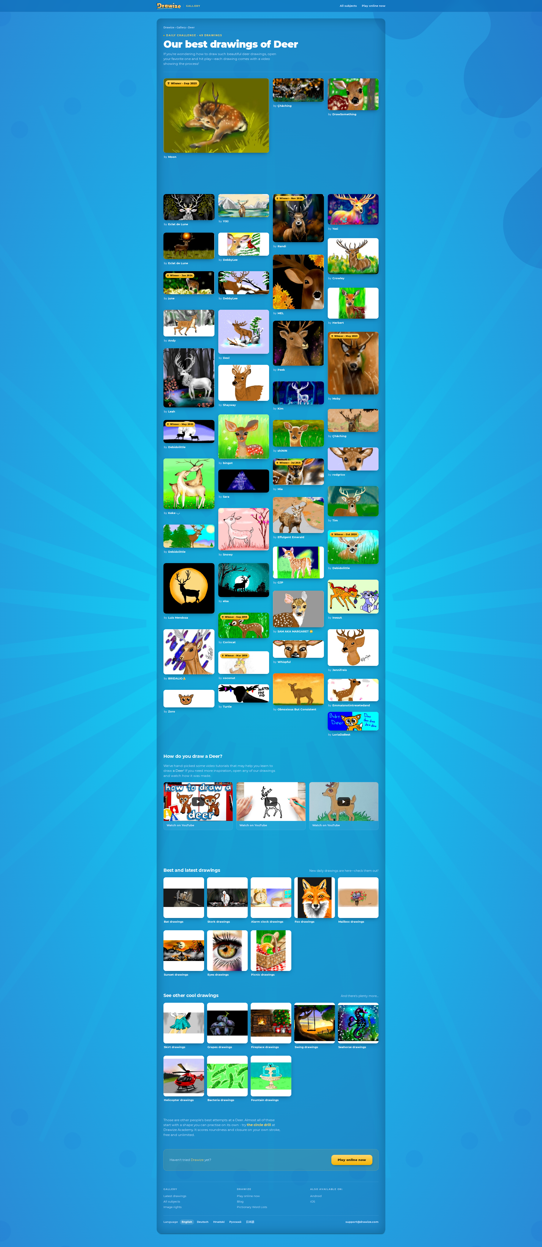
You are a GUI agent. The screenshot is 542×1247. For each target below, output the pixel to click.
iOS (312, 1201)
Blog (240, 1201)
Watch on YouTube (180, 825)
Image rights (172, 1207)
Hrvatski (219, 1221)
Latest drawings (174, 1196)
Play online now (373, 5)
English (187, 1221)
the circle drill (259, 1125)
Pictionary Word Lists (252, 1207)
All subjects (348, 5)
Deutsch (203, 1221)
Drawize (168, 27)
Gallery (181, 27)
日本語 (250, 1221)
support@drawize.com (362, 1221)
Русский (235, 1221)
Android (316, 1196)
